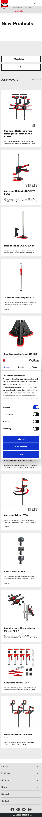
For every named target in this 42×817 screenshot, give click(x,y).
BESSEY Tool (17, 8)
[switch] (36, 414)
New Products (20, 11)
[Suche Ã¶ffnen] (21, 67)
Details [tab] (21, 367)
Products (27, 8)
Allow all (21, 439)
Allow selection (21, 447)
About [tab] (34, 367)
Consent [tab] (7, 367)
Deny (21, 454)
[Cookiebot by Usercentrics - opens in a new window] (29, 360)
